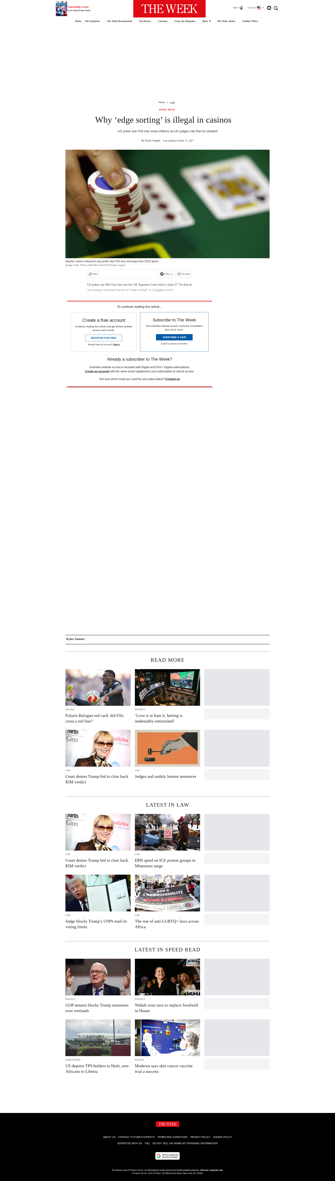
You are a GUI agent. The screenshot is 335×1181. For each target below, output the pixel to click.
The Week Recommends (119, 21)
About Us (109, 1137)
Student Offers (250, 21)
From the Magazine (184, 21)
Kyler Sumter (152, 140)
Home (162, 102)
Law (172, 102)
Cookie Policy (222, 1137)
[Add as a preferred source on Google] (167, 1156)
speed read (167, 110)
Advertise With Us (129, 1143)
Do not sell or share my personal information (185, 1143)
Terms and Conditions (172, 1137)
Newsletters (145, 21)
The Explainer (92, 21)
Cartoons (163, 21)
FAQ (147, 1143)
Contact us (172, 379)
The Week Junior (226, 21)
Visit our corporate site (211, 1170)
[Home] (77, 21)
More (205, 21)
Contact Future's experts (136, 1137)
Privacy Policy (200, 1137)
